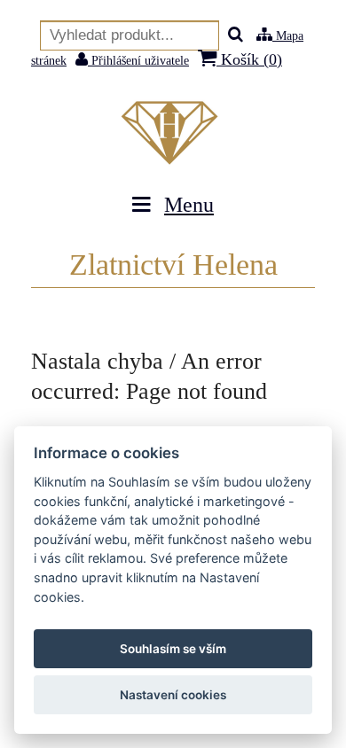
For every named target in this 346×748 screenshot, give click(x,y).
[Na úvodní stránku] (173, 132)
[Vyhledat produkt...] (235, 36)
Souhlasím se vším (173, 649)
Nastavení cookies (173, 695)
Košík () (249, 59)
